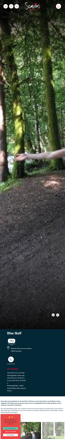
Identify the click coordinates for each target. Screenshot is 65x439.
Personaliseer (10, 435)
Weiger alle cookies (10, 431)
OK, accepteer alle (10, 428)
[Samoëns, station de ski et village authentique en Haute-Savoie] (32, 6)
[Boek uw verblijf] (58, 6)
